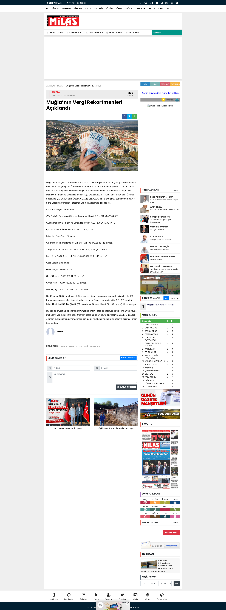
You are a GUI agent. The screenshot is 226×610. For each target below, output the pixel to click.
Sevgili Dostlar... (156, 259)
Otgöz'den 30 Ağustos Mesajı (158, 306)
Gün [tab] (166, 298)
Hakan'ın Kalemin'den (162, 256)
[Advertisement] (132, 21)
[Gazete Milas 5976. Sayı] (160, 459)
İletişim (135, 599)
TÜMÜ (175, 190)
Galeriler (83, 599)
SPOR (88, 8)
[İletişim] (151, 3)
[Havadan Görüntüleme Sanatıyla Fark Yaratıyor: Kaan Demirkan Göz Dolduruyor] (149, 564)
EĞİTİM (109, 8)
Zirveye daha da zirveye (160, 239)
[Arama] (145, 3)
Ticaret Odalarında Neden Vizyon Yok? (164, 201)
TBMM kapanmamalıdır (160, 249)
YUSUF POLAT (157, 236)
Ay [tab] (178, 298)
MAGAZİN (98, 8)
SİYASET (78, 8)
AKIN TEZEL (156, 206)
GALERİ (151, 8)
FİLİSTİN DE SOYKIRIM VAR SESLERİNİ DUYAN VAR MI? (164, 270)
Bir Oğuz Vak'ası (157, 229)
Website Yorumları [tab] (128, 358)
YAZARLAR (140, 8)
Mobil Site (54, 599)
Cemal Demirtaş (159, 226)
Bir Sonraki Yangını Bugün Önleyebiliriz (160, 221)
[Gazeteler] (166, 3)
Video (96, 599)
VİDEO (161, 8)
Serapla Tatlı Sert (160, 216)
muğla (64, 346)
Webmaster (162, 599)
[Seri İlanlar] (161, 3)
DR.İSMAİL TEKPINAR (161, 266)
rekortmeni (82, 346)
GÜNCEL (55, 8)
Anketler (122, 599)
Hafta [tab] (172, 298)
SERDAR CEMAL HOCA (161, 196)
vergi (71, 346)
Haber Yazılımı (133, 607)
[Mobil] (141, 3)
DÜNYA (118, 8)
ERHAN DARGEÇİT (159, 246)
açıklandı (95, 346)
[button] (169, 8)
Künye (147, 599)
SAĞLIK (128, 8)
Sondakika (68, 599)
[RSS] (177, 3)
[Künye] (172, 3)
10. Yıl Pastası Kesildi (76, 3)
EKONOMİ (66, 8)
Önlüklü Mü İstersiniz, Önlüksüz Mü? (164, 210)
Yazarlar (108, 599)
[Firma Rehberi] (156, 3)
